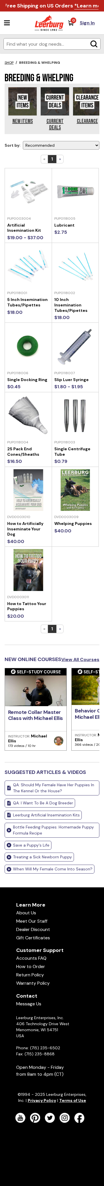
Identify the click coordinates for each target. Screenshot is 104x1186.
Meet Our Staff (31, 921)
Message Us (28, 1004)
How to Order (30, 966)
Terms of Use (72, 1100)
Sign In (87, 23)
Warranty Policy (33, 983)
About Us (26, 913)
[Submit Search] (94, 44)
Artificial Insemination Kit (24, 228)
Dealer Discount (33, 929)
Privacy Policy (42, 1100)
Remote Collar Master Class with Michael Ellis (35, 715)
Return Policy (30, 975)
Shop (9, 62)
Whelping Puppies (73, 523)
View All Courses (80, 659)
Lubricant (64, 225)
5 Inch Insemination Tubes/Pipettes (27, 302)
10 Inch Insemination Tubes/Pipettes (71, 305)
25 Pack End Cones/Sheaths (23, 451)
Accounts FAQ (31, 958)
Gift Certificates (33, 938)
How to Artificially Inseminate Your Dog (25, 529)
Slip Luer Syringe (71, 379)
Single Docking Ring (27, 379)
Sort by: (13, 145)
